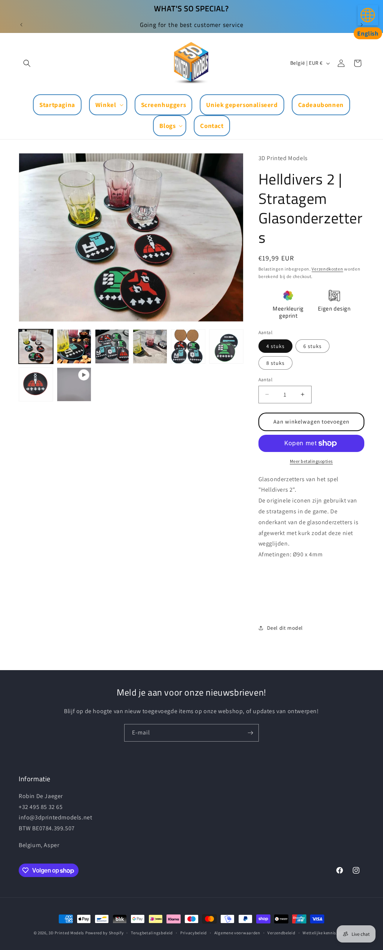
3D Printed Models (66, 932)
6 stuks (312, 346)
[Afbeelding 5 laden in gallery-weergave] (188, 346)
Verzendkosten (327, 269)
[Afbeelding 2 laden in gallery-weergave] (74, 346)
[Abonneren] (250, 733)
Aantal (265, 379)
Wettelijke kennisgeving (326, 932)
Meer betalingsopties (311, 461)
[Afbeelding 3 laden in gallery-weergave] (112, 346)
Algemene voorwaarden (237, 932)
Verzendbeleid (281, 932)
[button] (27, 63)
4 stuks (275, 346)
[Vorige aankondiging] (21, 25)
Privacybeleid (193, 932)
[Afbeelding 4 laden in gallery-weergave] (150, 346)
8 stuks (275, 363)
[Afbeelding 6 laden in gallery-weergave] (226, 346)
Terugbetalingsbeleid (152, 932)
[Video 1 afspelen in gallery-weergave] (74, 384)
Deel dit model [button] (285, 627)
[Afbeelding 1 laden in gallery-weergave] (36, 346)
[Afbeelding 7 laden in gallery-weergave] (36, 384)
